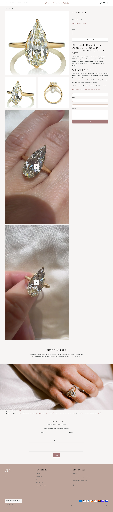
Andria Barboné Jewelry (13, 505)
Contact (78, 505)
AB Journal (72, 505)
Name (42, 432)
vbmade (92, 413)
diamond (26, 413)
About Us (39, 476)
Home (6, 8)
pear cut (64, 413)
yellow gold (97, 413)
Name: (73, 92)
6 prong (21, 413)
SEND (90, 121)
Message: (74, 108)
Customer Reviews (94, 505)
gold (57, 413)
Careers (38, 488)
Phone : (73, 103)
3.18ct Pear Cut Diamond (79, 23)
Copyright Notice (41, 485)
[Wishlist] (101, 3)
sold (78, 413)
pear (60, 413)
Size (73, 29)
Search (38, 473)
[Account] (97, 3)
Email (71, 432)
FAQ (37, 479)
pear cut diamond (71, 413)
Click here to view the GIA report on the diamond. (86, 89)
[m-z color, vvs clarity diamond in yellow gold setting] (36, 166)
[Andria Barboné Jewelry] (56, 3)
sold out (82, 413)
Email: (73, 97)
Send (56, 455)
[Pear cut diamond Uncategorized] (36, 282)
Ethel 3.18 (11, 8)
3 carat (17, 413)
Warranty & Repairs (104, 505)
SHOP (6, 3)
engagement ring (42, 413)
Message (56, 441)
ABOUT (19, 3)
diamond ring (33, 413)
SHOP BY (12, 3)
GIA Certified (51, 413)
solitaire (87, 413)
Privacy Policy (40, 482)
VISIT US (26, 3)
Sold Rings (22, 411)
